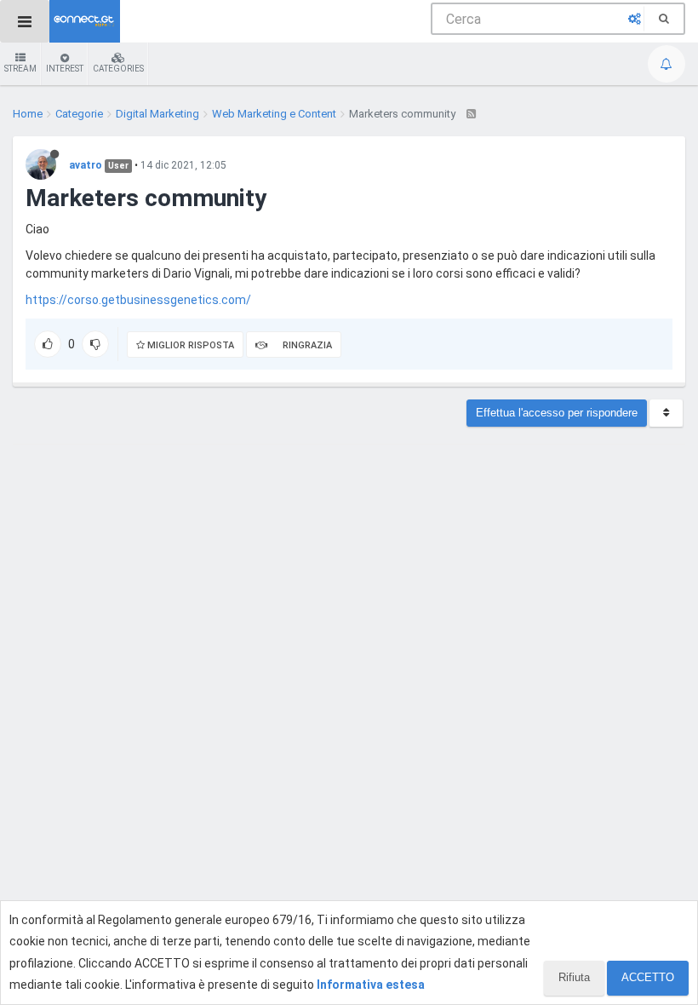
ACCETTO (647, 977)
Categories (118, 68)
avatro (85, 165)
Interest (64, 68)
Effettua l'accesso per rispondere (557, 412)
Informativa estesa (371, 984)
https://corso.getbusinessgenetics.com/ (138, 300)
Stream (20, 68)
